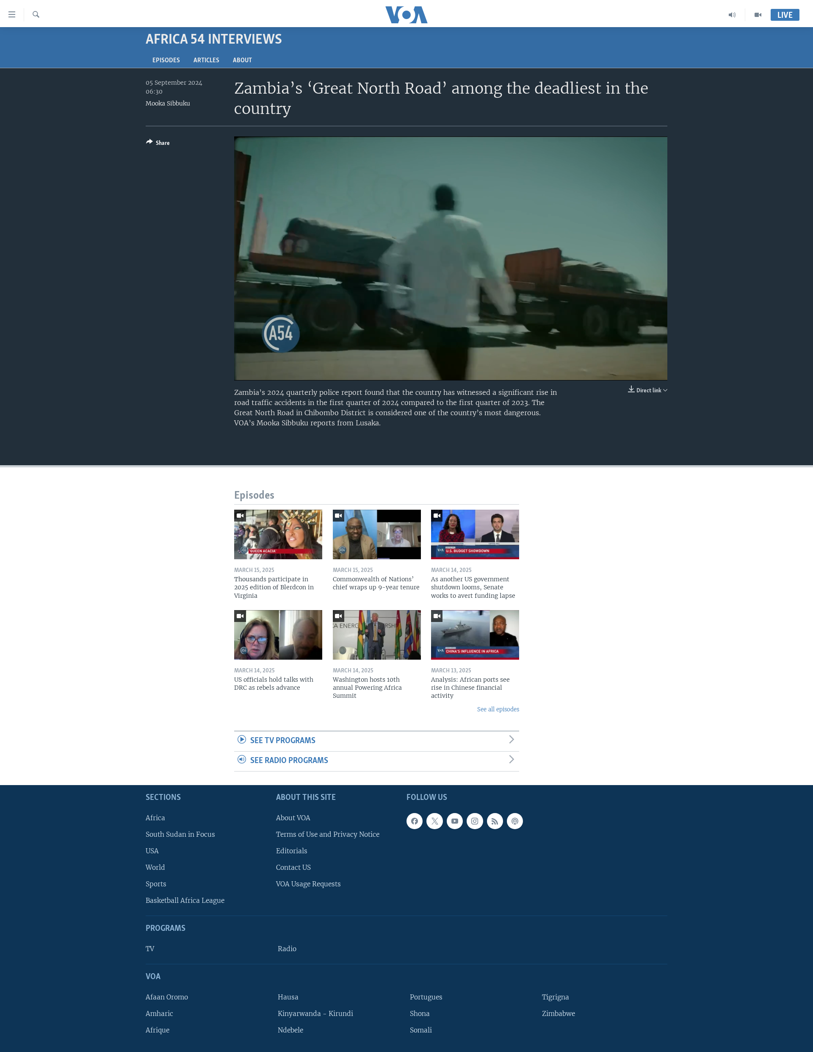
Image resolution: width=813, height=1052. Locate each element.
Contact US (293, 867)
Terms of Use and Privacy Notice (327, 834)
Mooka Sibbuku (168, 103)
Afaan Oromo (167, 997)
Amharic (159, 1014)
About (242, 60)
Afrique (157, 1030)
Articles (206, 60)
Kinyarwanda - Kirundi (315, 1014)
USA (152, 851)
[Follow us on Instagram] (475, 821)
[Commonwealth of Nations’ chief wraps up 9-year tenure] (377, 534)
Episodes (166, 60)
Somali (421, 1030)
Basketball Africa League (185, 901)
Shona (420, 1014)
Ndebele (290, 1030)
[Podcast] (515, 821)
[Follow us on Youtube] (455, 821)
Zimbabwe (558, 1014)
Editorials (291, 851)
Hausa (288, 997)
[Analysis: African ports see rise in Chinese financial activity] (475, 635)
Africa (155, 817)
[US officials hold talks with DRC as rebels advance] (278, 635)
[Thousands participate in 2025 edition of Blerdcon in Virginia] (278, 534)
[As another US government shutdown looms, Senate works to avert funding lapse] (475, 534)
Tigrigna (555, 997)
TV (150, 949)
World (155, 867)
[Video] (758, 14)
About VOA (293, 817)
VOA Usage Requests (308, 884)
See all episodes (498, 709)
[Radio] (732, 14)
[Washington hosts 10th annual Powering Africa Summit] (377, 635)
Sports (156, 884)
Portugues (426, 997)
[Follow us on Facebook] (414, 821)
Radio (287, 949)
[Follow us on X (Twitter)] (434, 821)
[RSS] (495, 821)
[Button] (158, 144)
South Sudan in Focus (180, 834)
